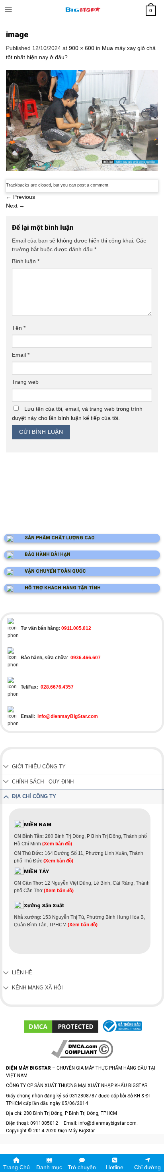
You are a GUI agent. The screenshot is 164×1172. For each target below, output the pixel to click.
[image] (82, 120)
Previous (20, 197)
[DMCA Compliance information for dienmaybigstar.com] (82, 1049)
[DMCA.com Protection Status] (61, 1026)
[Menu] (8, 9)
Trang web (25, 382)
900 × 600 (81, 48)
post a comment (92, 185)
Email (20, 355)
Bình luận (25, 261)
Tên (18, 328)
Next (15, 205)
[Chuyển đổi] (6, 767)
